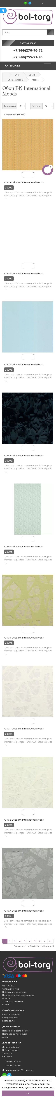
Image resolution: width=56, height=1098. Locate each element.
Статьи (5, 1004)
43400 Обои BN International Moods (24, 637)
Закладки (7, 1053)
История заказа (10, 1050)
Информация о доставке (14, 992)
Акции (5, 1037)
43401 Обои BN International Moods (24, 728)
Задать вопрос (28, 42)
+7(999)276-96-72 (13, 1061)
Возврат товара (10, 1017)
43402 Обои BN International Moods (24, 819)
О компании (8, 985)
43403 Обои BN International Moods (24, 910)
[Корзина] (48, 3)
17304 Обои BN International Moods (24, 182)
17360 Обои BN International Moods (24, 546)
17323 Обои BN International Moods (24, 364)
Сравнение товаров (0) (14, 114)
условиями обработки (18, 1083)
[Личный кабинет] (41, 3)
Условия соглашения (12, 1001)
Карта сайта (8, 1020)
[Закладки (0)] (45, 3)
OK (28, 1093)
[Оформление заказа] (51, 3)
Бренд (32, 74)
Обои (17, 74)
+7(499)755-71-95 (13, 1065)
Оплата (6, 998)
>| (50, 941)
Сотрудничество (10, 988)
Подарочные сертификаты (15, 1030)
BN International (15, 79)
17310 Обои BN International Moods (24, 273)
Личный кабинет (10, 1047)
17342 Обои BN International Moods (24, 455)
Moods (35, 79)
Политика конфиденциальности (18, 995)
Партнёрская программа (14, 1033)
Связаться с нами (11, 1014)
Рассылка (7, 1056)
